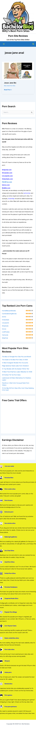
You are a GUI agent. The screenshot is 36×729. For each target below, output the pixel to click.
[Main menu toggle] (4, 44)
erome (4, 317)
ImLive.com (6, 185)
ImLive (4, 329)
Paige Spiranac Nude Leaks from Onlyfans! (15, 366)
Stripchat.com (6, 170)
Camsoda (5, 335)
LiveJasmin (5, 323)
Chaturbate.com (7, 179)
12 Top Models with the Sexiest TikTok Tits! (15, 369)
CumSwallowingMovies (9, 314)
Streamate (5, 326)
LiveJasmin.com (7, 176)
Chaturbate (5, 320)
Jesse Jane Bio (10, 83)
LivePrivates (6, 332)
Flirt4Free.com (7, 182)
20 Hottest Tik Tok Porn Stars (11, 375)
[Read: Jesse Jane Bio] (18, 70)
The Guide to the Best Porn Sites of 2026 (15, 360)
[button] (33, 44)
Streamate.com (7, 173)
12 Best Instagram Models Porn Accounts (15, 363)
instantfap (11, 198)
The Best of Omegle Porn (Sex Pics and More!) (16, 356)
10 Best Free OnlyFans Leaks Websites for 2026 (17, 372)
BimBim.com (6, 188)
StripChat (5, 338)
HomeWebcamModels (9, 311)
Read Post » (8, 90)
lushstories (27, 193)
